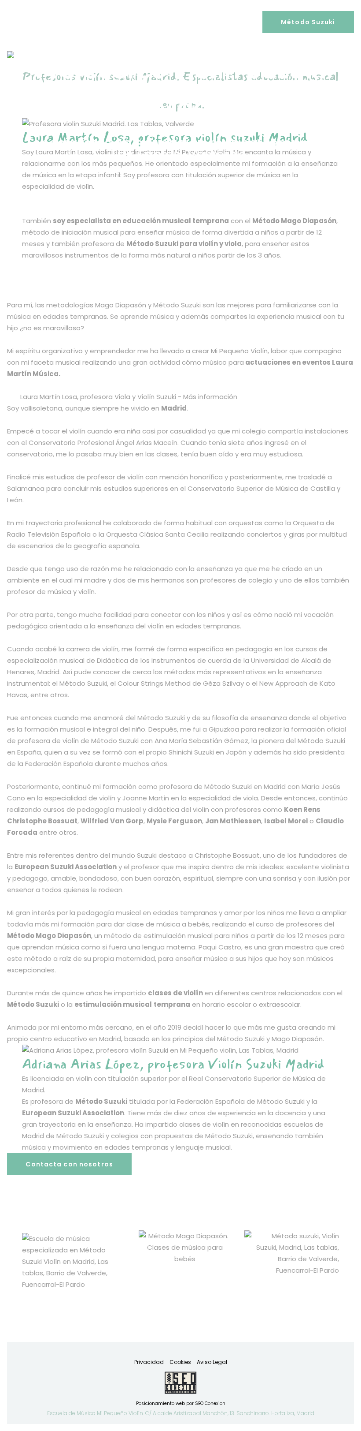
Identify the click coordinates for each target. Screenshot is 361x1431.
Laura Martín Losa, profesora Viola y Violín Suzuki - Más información (128, 396)
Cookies (180, 1362)
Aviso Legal (212, 1362)
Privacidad (149, 1362)
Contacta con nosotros (69, 1164)
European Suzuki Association (73, 1112)
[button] (180, 397)
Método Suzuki (308, 22)
